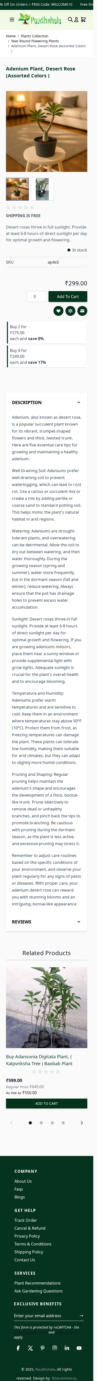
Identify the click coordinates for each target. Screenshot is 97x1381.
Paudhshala (45, 1369)
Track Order (25, 1220)
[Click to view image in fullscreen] (46, 131)
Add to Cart (68, 296)
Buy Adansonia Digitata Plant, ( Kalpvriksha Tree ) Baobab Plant (39, 1060)
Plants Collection (34, 36)
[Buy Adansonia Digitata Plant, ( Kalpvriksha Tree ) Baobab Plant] (46, 1007)
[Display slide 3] (52, 1122)
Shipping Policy (28, 1252)
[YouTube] (79, 1348)
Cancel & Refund (30, 1228)
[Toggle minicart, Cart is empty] (83, 19)
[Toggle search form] (70, 20)
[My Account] (76, 20)
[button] (21, 207)
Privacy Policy (27, 1236)
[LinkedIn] (67, 1348)
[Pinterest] (42, 1348)
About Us (23, 1181)
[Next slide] (81, 1122)
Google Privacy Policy (31, 1332)
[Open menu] (12, 19)
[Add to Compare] (70, 311)
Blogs (19, 1197)
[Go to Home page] (39, 18)
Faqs (18, 1189)
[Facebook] (18, 1348)
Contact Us (24, 1260)
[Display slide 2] (41, 1122)
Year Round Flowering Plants (35, 41)
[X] (30, 1348)
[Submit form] (81, 1316)
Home (11, 36)
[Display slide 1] (30, 1122)
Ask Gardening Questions (38, 1291)
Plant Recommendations (37, 1283)
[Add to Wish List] (58, 311)
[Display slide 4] (63, 1122)
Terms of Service (68, 1332)
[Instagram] (55, 1348)
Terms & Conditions (32, 1244)
